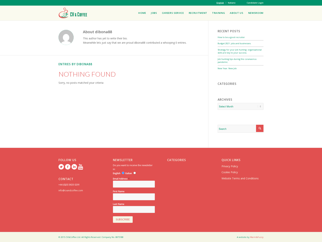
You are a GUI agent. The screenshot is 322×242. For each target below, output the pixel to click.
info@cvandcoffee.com (71, 190)
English (220, 2)
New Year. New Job (227, 68)
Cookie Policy (230, 172)
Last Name (118, 204)
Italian (128, 173)
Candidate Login (255, 2)
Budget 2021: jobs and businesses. (234, 43)
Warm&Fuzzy (256, 237)
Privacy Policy (230, 166)
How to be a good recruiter (231, 37)
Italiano (232, 2)
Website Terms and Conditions (240, 178)
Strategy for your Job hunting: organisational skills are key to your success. (240, 51)
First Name (118, 191)
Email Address (121, 178)
